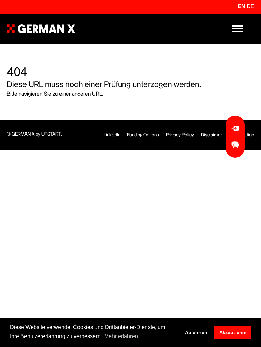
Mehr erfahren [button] (121, 336)
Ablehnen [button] (196, 332)
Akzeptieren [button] (233, 332)
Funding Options (143, 134)
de (250, 6)
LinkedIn (112, 134)
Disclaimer (211, 134)
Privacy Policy (180, 134)
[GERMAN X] (41, 28)
